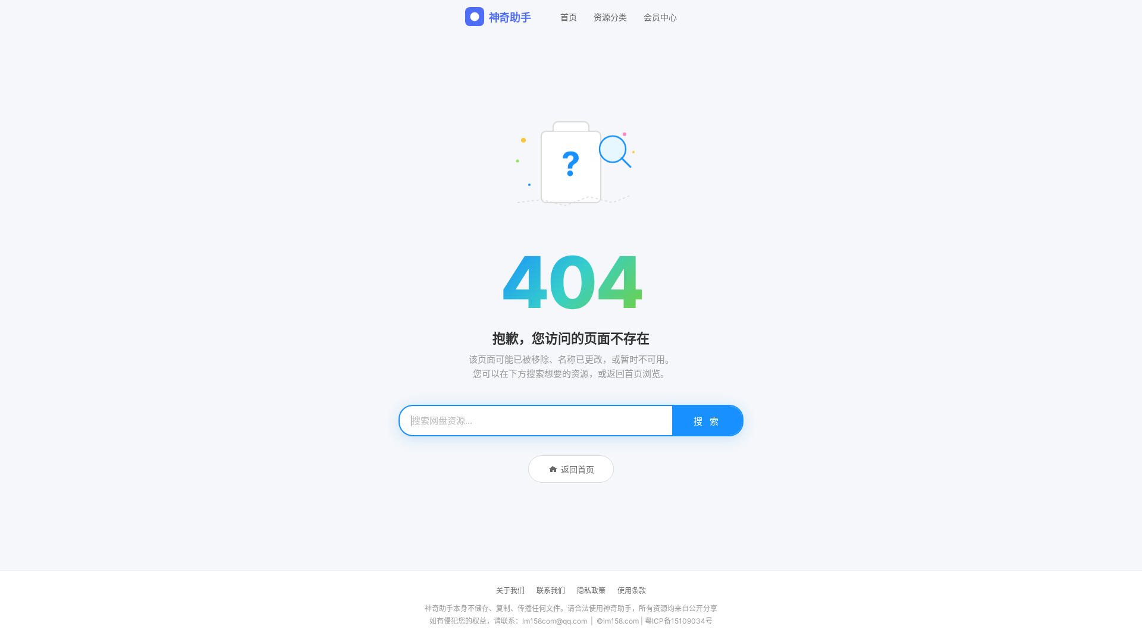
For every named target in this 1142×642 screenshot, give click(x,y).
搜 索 (707, 421)
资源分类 (610, 17)
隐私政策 (591, 590)
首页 (568, 17)
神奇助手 (510, 17)
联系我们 (551, 590)
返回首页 (577, 469)
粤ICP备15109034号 (679, 620)
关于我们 (510, 590)
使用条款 (631, 590)
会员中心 (660, 17)
